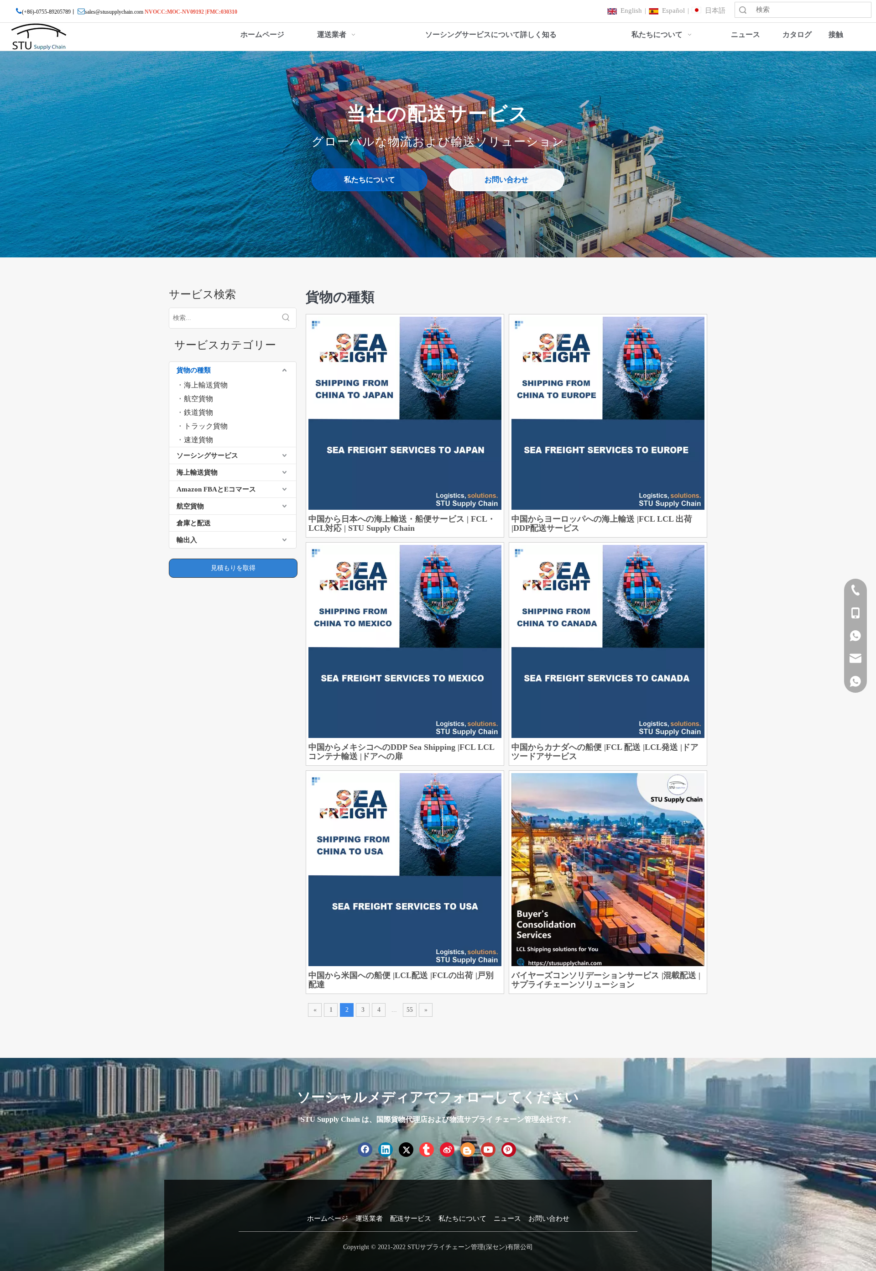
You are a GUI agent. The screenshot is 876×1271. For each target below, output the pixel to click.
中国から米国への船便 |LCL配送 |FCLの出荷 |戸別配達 (401, 980)
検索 (743, 9)
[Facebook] (365, 1149)
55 (410, 1009)
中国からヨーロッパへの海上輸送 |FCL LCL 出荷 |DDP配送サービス (601, 523)
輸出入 (187, 540)
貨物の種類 (194, 370)
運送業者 (369, 1218)
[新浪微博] (447, 1149)
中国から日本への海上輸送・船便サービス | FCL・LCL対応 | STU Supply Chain (401, 523)
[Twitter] (406, 1149)
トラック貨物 (206, 426)
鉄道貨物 (198, 412)
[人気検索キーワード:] (286, 318)
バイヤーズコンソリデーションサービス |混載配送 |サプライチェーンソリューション (605, 980)
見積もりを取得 (233, 568)
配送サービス (410, 1218)
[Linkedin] (385, 1149)
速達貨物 (198, 440)
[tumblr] (426, 1149)
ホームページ (327, 1218)
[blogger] (467, 1149)
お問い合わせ (506, 179)
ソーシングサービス (207, 455)
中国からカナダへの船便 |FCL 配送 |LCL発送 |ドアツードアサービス (605, 752)
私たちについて (369, 179)
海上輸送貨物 (206, 385)
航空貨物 (198, 399)
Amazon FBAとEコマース (216, 489)
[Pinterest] (508, 1149)
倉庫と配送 (194, 523)
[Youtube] (488, 1149)
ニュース (507, 1218)
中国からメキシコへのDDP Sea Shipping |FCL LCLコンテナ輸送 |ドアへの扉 (401, 752)
